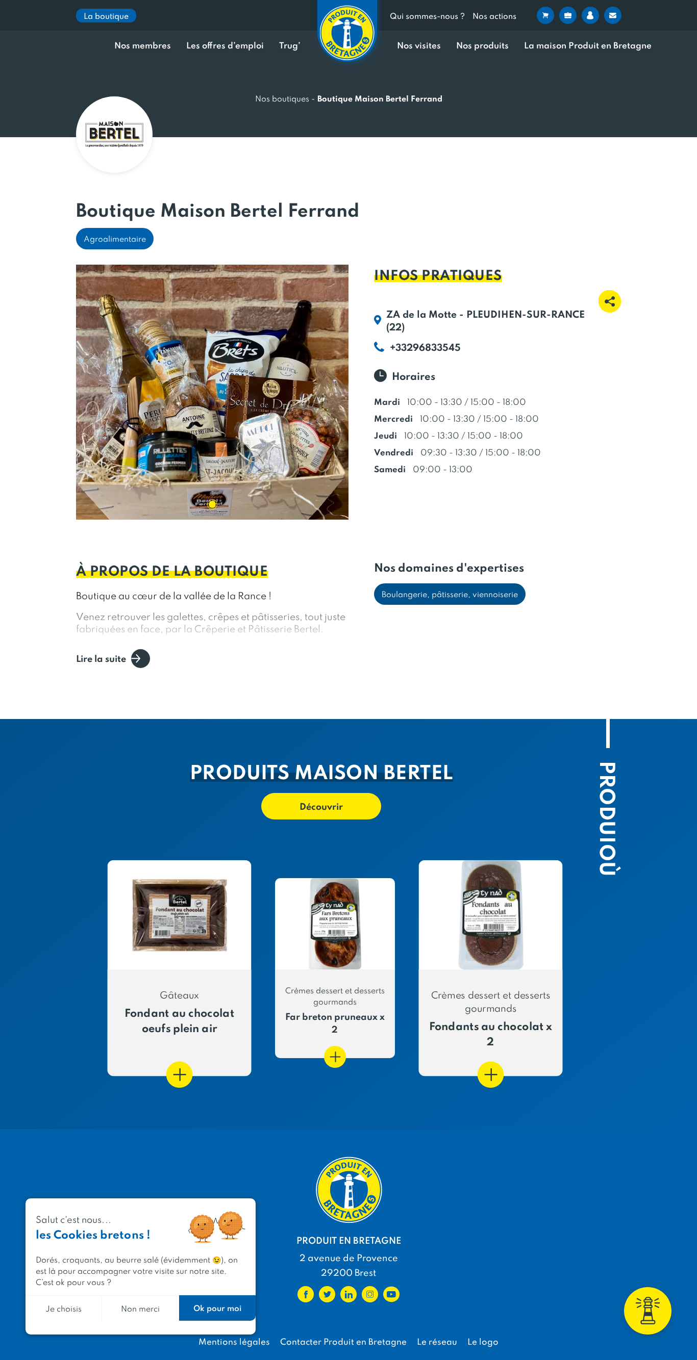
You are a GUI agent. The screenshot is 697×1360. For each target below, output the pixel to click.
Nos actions (494, 15)
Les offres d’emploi (225, 45)
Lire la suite (101, 658)
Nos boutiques (282, 98)
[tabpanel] (212, 392)
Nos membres (142, 45)
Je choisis (63, 1308)
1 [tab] (212, 504)
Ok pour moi (217, 1307)
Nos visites (419, 45)
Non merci (140, 1308)
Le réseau (437, 1341)
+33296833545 (425, 347)
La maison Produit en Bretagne (588, 45)
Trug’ (290, 45)
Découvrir (321, 806)
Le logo (483, 1341)
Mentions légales (234, 1341)
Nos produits (482, 45)
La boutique (106, 15)
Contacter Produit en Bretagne (343, 1341)
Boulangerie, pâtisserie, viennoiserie (450, 593)
